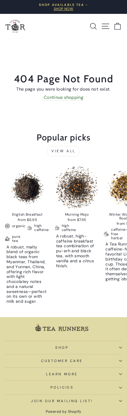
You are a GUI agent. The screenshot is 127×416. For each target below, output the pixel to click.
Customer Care (62, 360)
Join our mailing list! (62, 401)
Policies (62, 387)
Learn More (62, 374)
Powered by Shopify (64, 411)
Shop (62, 347)
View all (63, 151)
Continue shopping (63, 97)
